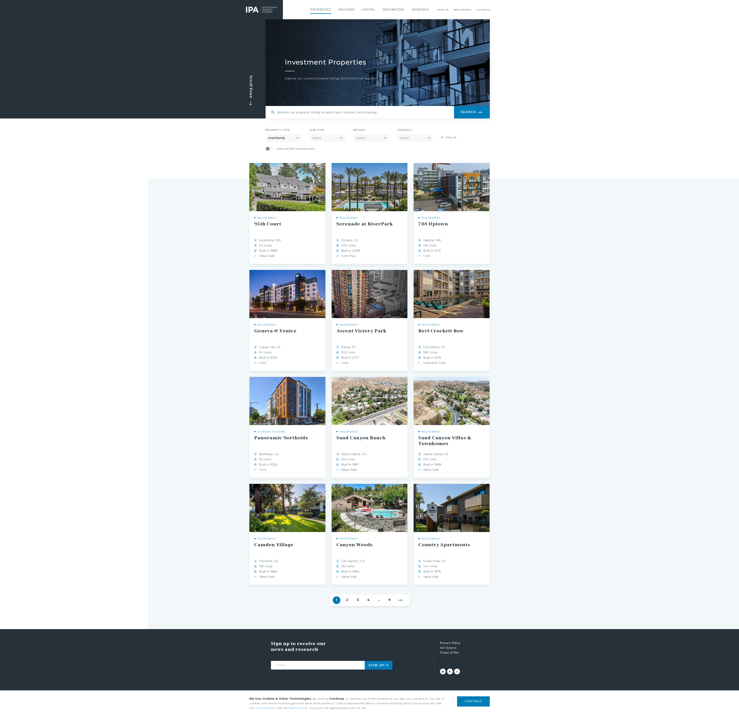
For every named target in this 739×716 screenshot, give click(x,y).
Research (420, 9)
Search (468, 112)
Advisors (346, 9)
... (379, 600)
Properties (320, 9)
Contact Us (483, 9)
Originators (393, 9)
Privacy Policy (450, 643)
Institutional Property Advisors (261, 9)
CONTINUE (473, 701)
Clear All (451, 137)
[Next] (400, 600)
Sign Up (376, 665)
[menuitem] (320, 9)
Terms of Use (449, 653)
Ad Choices (448, 648)
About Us (442, 9)
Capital (368, 9)
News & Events (462, 9)
